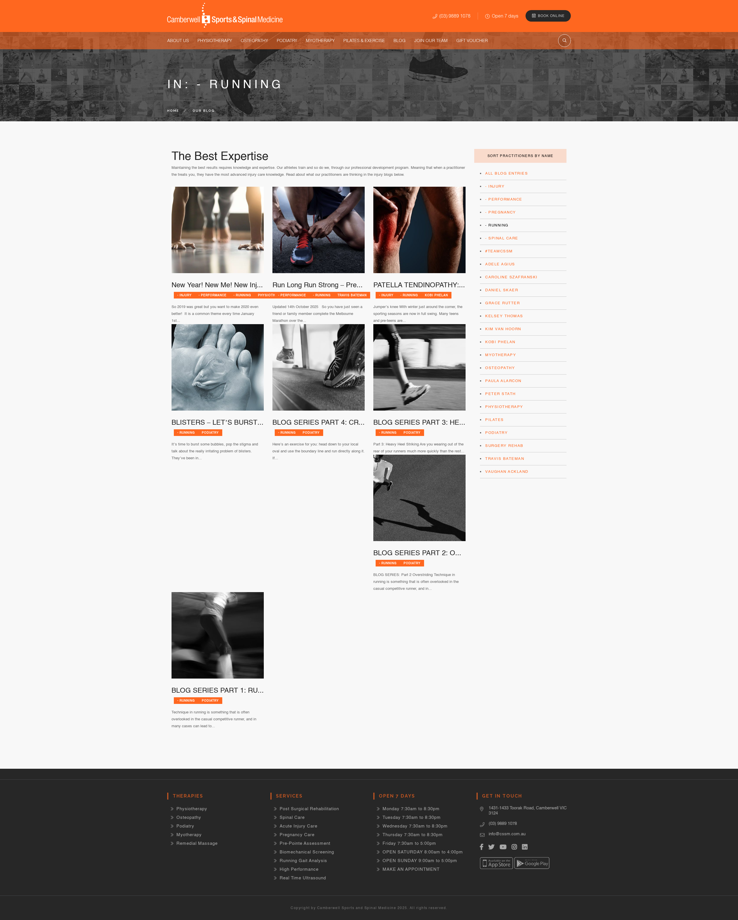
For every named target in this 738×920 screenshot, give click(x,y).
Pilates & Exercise (364, 40)
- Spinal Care (501, 238)
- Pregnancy (500, 212)
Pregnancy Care (297, 834)
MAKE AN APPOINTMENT (411, 869)
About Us (178, 40)
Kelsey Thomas (504, 316)
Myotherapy (320, 40)
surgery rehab (504, 445)
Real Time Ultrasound (303, 877)
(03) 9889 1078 (454, 16)
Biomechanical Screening (307, 851)
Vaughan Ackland (506, 471)
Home (173, 111)
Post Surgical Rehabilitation (309, 808)
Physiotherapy (214, 40)
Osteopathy (254, 40)
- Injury (184, 295)
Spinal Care (292, 817)
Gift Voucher (472, 40)
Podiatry (287, 40)
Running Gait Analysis (303, 860)
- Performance (213, 295)
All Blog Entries (506, 173)
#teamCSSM (499, 251)
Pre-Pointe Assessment (305, 843)
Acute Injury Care (298, 825)
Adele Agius (500, 264)
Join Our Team (431, 40)
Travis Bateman (352, 295)
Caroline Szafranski (511, 277)
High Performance (299, 869)
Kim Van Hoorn (503, 329)
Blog (400, 40)
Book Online (551, 16)
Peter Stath (500, 394)
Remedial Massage (197, 843)
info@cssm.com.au (507, 833)
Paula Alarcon (503, 381)
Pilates (494, 420)
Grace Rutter (502, 303)
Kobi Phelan (436, 295)
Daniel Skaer (501, 290)
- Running (242, 295)
